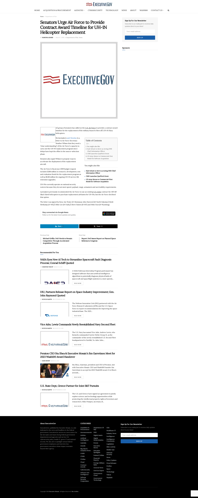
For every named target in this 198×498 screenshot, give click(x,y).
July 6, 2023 (55, 361)
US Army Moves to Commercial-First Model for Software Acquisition (100, 157)
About (133, 10)
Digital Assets (98, 435)
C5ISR (82, 456)
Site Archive (75, 491)
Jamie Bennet (46, 361)
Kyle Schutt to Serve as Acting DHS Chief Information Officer (99, 150)
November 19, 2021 (59, 299)
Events (96, 443)
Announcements (86, 432)
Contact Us (156, 10)
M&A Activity (111, 447)
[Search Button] (168, 10)
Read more (78, 283)
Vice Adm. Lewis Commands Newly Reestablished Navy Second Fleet (77, 324)
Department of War (51, 16)
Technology (112, 10)
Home (37, 10)
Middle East (110, 450)
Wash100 (144, 10)
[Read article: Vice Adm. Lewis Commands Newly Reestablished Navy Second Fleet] (54, 338)
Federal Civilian (99, 455)
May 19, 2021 (58, 267)
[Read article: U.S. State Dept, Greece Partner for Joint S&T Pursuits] (54, 399)
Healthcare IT (111, 430)
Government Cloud (98, 474)
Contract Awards (83, 466)
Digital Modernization (98, 439)
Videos (109, 475)
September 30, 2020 (60, 389)
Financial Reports (97, 459)
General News (98, 468)
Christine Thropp (47, 267)
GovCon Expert (99, 470)
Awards (82, 446)
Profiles (109, 466)
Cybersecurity (95, 10)
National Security (109, 453)
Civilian (82, 459)
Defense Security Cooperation (84, 479)
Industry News (111, 433)
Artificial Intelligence (84, 439)
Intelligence (111, 436)
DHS (95, 432)
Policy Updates (111, 460)
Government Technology (98, 479)
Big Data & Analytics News (85, 449)
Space (108, 469)
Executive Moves (97, 447)
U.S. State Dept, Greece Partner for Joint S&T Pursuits (69, 385)
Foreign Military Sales (99, 464)
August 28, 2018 (58, 328)
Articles (82, 435)
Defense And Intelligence (84, 473)
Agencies (78, 10)
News (124, 10)
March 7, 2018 (60, 37)
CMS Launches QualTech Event (98, 154)
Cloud (82, 462)
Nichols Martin (47, 299)
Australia (83, 443)
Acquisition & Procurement (57, 10)
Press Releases (111, 463)
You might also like (93, 146)
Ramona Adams (47, 37)
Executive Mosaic (54, 491)
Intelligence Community (111, 440)
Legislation (110, 444)
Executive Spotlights (97, 451)
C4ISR (82, 453)
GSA (108, 428)
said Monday (72, 138)
